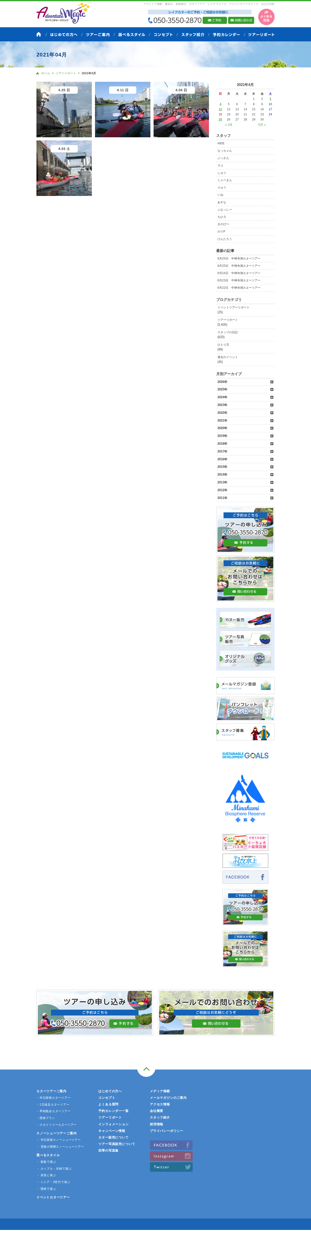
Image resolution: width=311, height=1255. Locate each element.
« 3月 (229, 125)
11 (220, 109)
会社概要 (156, 1111)
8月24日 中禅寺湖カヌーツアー (238, 273)
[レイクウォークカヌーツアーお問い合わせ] (245, 964)
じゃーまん (224, 180)
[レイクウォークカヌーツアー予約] (245, 923)
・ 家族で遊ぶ (46, 1161)
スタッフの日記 (227, 332)
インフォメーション (113, 1124)
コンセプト (106, 1097)
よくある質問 (108, 1104)
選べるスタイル (48, 1155)
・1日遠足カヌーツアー (52, 1104)
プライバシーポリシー (166, 1131)
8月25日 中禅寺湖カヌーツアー (238, 258)
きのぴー (223, 224)
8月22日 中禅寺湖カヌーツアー (238, 287)
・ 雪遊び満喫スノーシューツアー (60, 1146)
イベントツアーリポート (233, 307)
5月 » (262, 125)
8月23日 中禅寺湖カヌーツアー (238, 280)
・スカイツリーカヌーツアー (56, 1124)
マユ (220, 165)
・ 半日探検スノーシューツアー (58, 1140)
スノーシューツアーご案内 (56, 1133)
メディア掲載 (160, 1091)
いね (220, 194)
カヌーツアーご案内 (51, 1091)
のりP (221, 231)
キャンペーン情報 (111, 1131)
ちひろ (221, 217)
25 (220, 119)
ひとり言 (223, 344)
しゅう (221, 173)
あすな (221, 202)
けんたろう (224, 239)
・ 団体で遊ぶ (46, 1188)
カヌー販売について (113, 1137)
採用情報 (156, 1124)
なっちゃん (224, 150)
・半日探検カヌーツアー (53, 1097)
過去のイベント (227, 357)
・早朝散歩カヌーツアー (53, 1111)
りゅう (221, 187)
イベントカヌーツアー (53, 1197)
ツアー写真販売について (116, 1144)
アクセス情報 (160, 1104)
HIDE (221, 143)
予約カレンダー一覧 (113, 1111)
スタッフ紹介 (160, 1117)
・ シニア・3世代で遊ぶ (53, 1182)
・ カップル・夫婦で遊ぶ (53, 1168)
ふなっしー (224, 209)
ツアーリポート (227, 320)
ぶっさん (223, 158)
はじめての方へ (110, 1091)
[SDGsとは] (245, 761)
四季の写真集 (108, 1150)
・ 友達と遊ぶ (46, 1175)
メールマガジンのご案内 (168, 1097)
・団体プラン (45, 1118)
